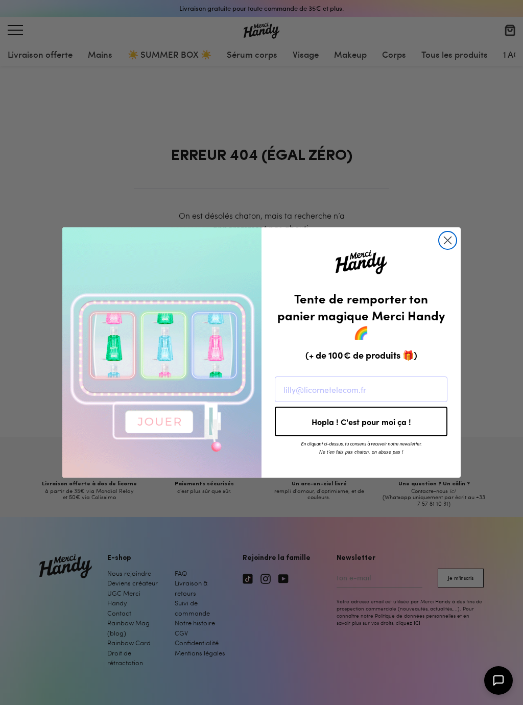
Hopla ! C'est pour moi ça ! (361, 421)
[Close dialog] (448, 240)
